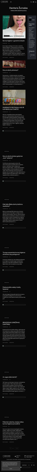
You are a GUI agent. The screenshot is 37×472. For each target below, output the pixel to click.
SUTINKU (11, 468)
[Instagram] (33, 465)
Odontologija (6, 65)
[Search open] (31, 1)
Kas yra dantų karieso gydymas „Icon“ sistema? (32, 42)
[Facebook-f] (31, 465)
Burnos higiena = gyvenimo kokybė (32, 29)
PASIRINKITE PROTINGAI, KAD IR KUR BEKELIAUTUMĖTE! (32, 37)
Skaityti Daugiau (5, 57)
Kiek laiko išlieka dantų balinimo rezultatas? (32, 46)
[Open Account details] (35, 1)
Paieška (30, 17)
